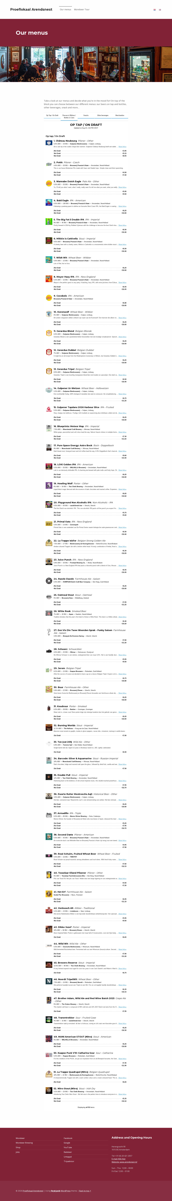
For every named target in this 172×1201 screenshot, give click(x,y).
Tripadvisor (69, 1161)
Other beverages (102, 115)
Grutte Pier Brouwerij (61, 895)
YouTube (68, 1147)
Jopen (71, 614)
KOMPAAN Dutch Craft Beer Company (76, 582)
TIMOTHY (73, 857)
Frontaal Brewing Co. (77, 563)
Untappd (68, 1156)
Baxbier (73, 709)
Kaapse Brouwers (76, 671)
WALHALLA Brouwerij (78, 467)
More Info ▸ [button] (122, 147)
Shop (18, 1147)
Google (67, 1142)
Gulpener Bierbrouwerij (78, 144)
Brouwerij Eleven (76, 690)
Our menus (65, 9)
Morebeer (20, 1138)
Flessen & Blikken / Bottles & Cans (69, 116)
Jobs (18, 1152)
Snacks (86, 115)
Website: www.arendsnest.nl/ (124, 1162)
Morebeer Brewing (24, 1142)
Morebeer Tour (82, 9)
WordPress (66, 1191)
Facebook (68, 1138)
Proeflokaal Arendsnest (31, 9)
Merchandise (119, 115)
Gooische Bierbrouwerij (71, 947)
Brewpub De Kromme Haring (73, 636)
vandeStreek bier (76, 505)
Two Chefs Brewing (76, 486)
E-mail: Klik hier (119, 1159)
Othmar (72, 652)
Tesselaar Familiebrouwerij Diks (73, 876)
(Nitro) (73, 1036)
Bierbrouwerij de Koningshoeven (82, 544)
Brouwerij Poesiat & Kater (79, 165)
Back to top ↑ (85, 1191)
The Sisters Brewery (69, 1004)
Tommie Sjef (67, 745)
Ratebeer (68, 1152)
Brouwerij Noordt (76, 982)
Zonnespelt (74, 525)
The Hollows (68, 728)
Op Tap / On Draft (52, 115)
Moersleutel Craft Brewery (72, 429)
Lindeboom (74, 911)
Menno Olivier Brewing (78, 816)
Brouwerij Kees (67, 598)
